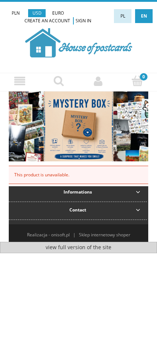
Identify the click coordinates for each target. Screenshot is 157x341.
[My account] (98, 81)
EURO (58, 13)
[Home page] (78, 42)
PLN (16, 13)
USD (37, 13)
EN (144, 16)
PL (122, 16)
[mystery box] (78, 126)
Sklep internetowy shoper (104, 235)
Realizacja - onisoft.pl (48, 235)
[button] (19, 81)
